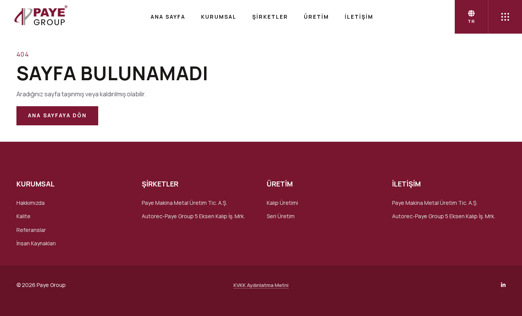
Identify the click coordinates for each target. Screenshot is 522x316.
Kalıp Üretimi (282, 202)
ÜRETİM (316, 16)
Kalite (23, 216)
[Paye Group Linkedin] (503, 285)
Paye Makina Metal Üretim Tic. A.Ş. (184, 202)
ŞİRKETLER (270, 16)
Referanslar (31, 229)
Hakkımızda (30, 202)
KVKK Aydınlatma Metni (261, 285)
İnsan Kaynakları (36, 243)
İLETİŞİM (359, 16)
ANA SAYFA (168, 16)
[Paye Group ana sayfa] (40, 17)
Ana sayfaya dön (57, 115)
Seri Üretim (281, 216)
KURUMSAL (219, 16)
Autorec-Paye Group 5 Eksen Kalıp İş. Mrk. (193, 216)
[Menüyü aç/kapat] (505, 17)
